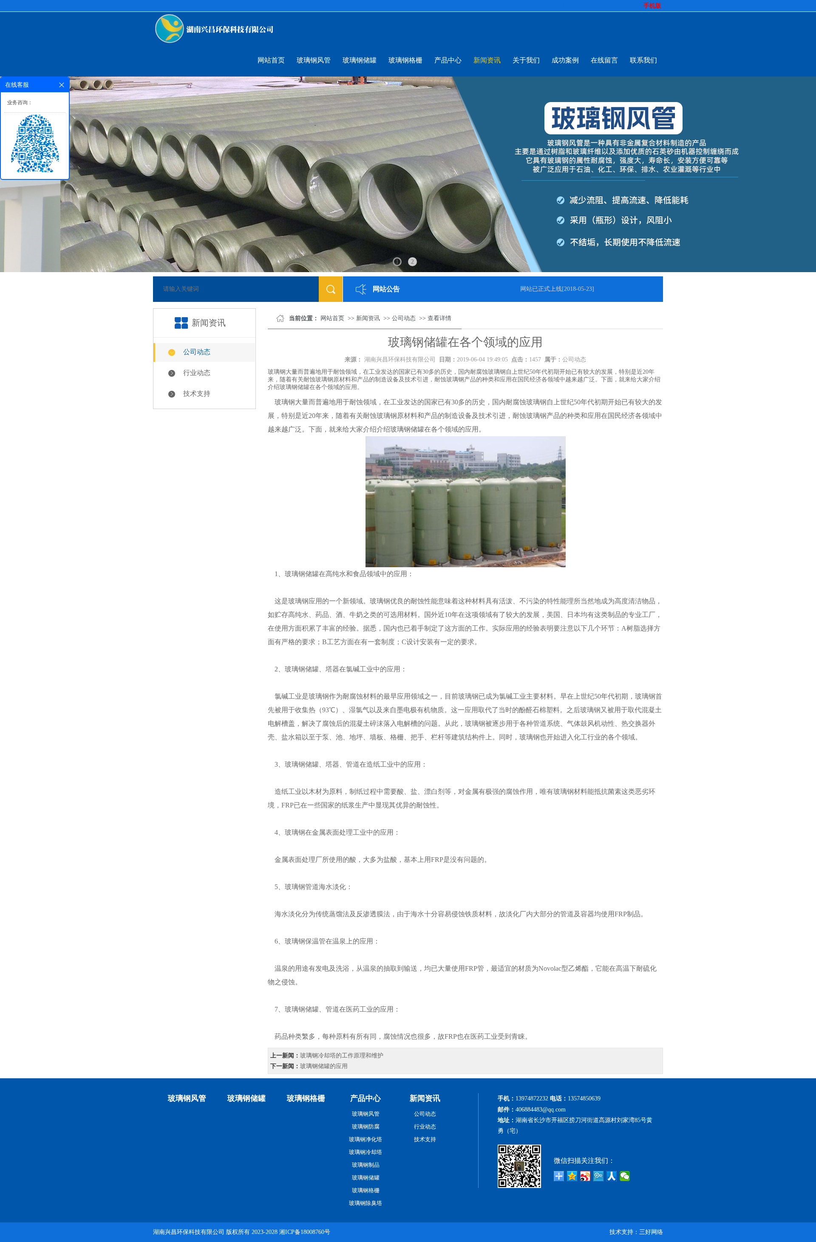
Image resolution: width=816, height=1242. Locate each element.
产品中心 (448, 60)
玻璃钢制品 (366, 1165)
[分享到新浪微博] (585, 1176)
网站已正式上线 (529, 289)
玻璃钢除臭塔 (365, 1203)
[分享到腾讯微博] (598, 1176)
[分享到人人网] (611, 1176)
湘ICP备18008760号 (304, 1232)
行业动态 (196, 372)
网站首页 (271, 60)
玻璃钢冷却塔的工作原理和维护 (341, 1055)
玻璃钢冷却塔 (365, 1152)
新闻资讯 (487, 60)
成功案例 (565, 60)
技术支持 (196, 393)
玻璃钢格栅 (405, 60)
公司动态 (196, 351)
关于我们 (526, 60)
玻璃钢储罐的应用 (324, 1066)
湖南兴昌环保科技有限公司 (400, 359)
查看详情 (439, 318)
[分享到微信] (625, 1176)
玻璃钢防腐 (366, 1126)
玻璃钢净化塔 (365, 1139)
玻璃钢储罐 (360, 60)
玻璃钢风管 (314, 60)
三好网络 (651, 1232)
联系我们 (643, 60)
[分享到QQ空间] (572, 1176)
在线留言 (604, 60)
